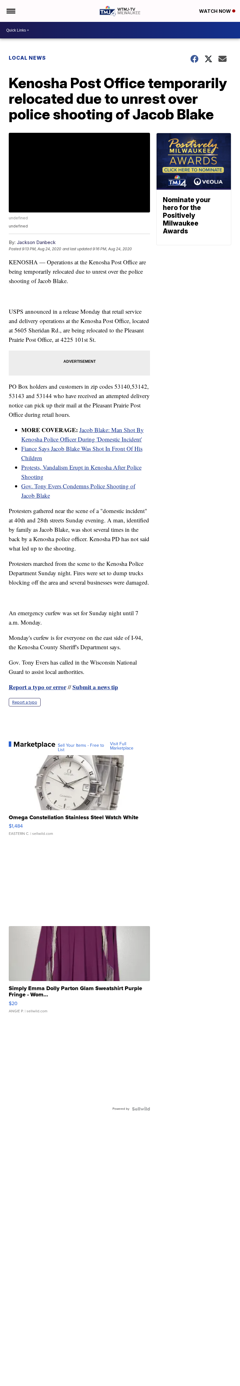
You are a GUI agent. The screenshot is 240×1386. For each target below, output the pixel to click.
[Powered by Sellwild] (141, 1109)
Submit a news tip (95, 687)
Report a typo (24, 702)
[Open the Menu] (10, 11)
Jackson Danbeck (36, 242)
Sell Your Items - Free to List (81, 747)
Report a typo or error (37, 687)
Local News (27, 58)
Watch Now (215, 11)
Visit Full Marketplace (121, 746)
